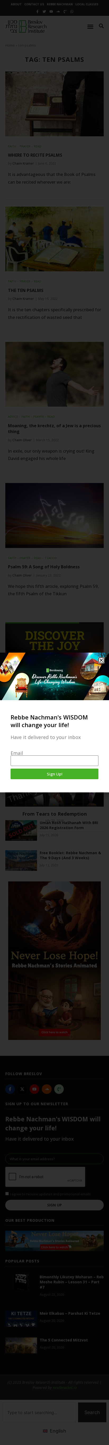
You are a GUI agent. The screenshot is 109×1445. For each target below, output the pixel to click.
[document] (54, 722)
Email (17, 753)
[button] (101, 660)
